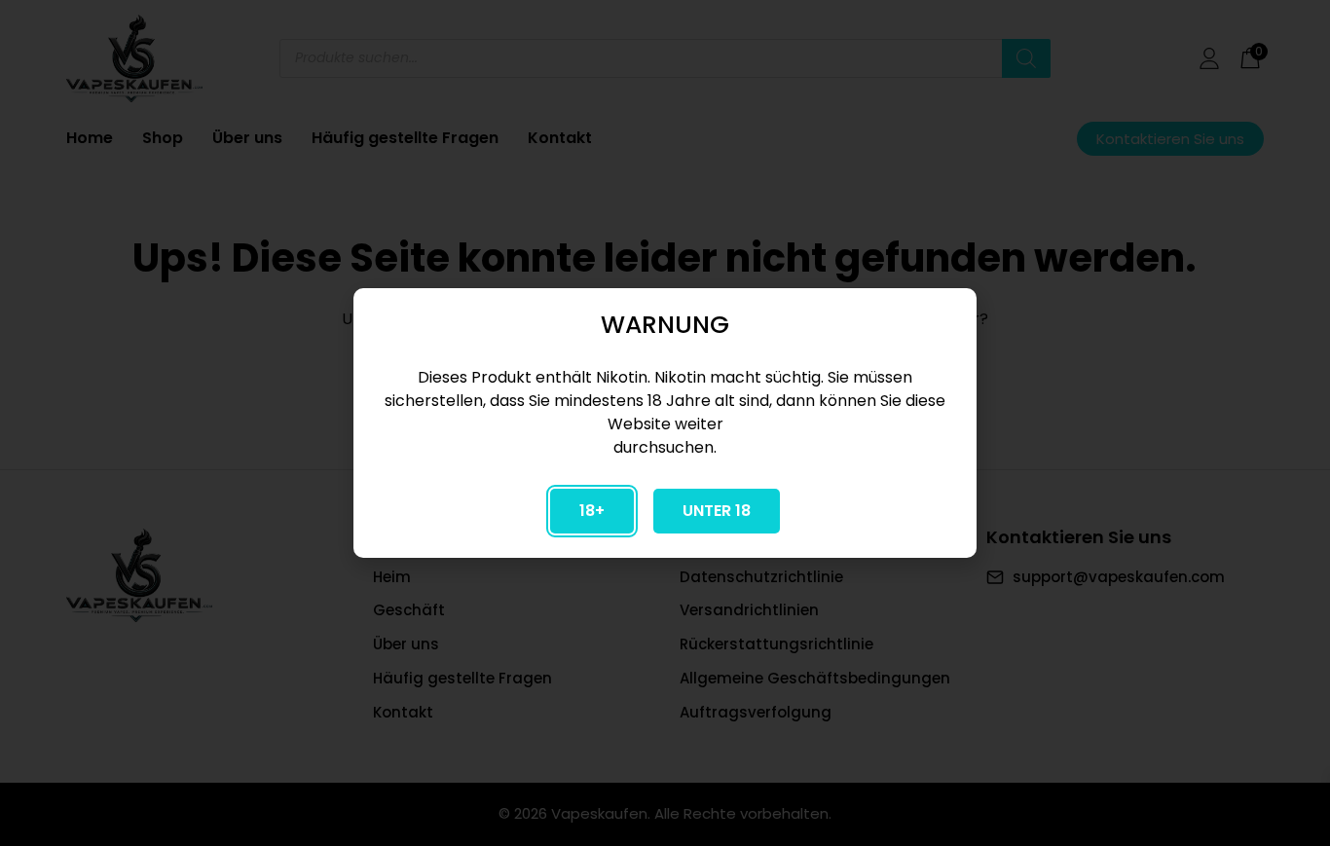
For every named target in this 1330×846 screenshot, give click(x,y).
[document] (665, 423)
